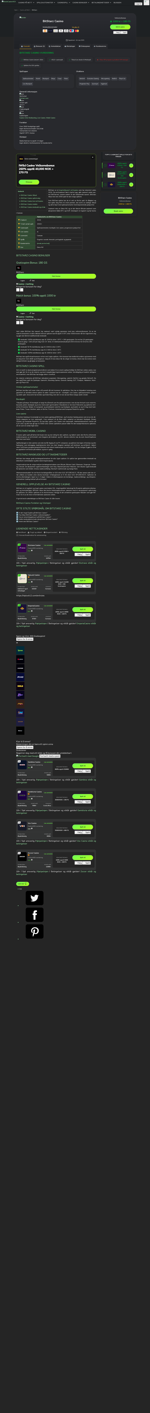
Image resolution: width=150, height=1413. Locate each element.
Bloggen (117, 3)
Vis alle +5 (75, 27)
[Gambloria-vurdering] (32, 799)
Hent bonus (56, 276)
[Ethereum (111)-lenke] (61, 30)
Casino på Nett (25, 3)
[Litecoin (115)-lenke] (66, 30)
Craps (60, 79)
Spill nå (82, 549)
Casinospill (62, 3)
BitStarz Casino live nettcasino (32, 201)
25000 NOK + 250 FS (62, 800)
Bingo (53, 79)
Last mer (21, 884)
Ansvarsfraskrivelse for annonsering (32, 535)
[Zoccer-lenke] (22, 860)
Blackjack (46, 79)
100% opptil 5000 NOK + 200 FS (62, 861)
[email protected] (43, 243)
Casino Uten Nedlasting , (28, 118)
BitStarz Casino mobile (29, 204)
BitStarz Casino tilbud (29, 195)
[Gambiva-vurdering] (32, 767)
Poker (66, 79)
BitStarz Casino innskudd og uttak (33, 207)
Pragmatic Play (84, 84)
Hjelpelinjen (42, 563)
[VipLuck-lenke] (22, 582)
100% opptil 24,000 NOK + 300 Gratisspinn (61, 584)
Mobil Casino (50, 118)
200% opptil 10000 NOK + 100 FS (61, 613)
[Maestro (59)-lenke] (71, 30)
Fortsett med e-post (50, 756)
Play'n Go (122, 79)
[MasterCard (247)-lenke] (77, 30)
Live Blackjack (27, 84)
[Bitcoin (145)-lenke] (45, 30)
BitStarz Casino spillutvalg (30, 198)
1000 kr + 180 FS (121, 21)
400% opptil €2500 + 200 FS (62, 552)
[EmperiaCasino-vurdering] (32, 611)
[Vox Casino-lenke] (22, 829)
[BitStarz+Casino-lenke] (34, 906)
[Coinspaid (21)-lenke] (50, 30)
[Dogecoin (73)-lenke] (55, 30)
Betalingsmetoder (100, 3)
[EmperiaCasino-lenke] (22, 612)
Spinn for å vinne (25, 639)
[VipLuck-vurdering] (32, 582)
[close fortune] (17, 642)
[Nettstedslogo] (9, 3)
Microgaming (105, 79)
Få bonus (29, 182)
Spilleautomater (45, 3)
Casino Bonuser (80, 3)
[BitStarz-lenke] (29, 26)
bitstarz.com (23, 98)
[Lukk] (93, 157)
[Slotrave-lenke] (22, 552)
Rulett (38, 79)
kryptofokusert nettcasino (68, 190)
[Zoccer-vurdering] (32, 860)
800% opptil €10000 (62, 769)
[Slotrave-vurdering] (32, 550)
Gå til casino (120, 27)
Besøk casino (118, 211)
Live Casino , (41, 118)
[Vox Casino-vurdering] (32, 828)
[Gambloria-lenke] (22, 799)
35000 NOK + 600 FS (62, 830)
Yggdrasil (104, 84)
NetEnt (114, 79)
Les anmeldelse (49, 545)
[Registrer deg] (146, 2)
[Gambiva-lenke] (22, 768)
